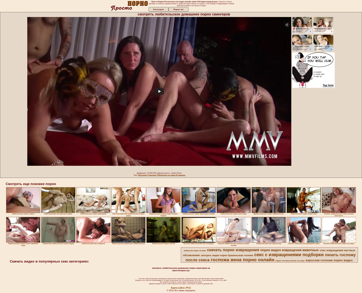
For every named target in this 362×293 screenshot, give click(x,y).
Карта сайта (177, 288)
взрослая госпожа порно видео (329, 260)
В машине (180, 175)
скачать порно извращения (233, 250)
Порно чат (178, 9)
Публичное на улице (166, 175)
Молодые (142, 175)
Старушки (151, 175)
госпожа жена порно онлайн (242, 259)
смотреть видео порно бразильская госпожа (227, 255)
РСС (188, 288)
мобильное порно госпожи (195, 251)
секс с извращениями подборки (289, 254)
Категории (158, 9)
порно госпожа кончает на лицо (290, 261)
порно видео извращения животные (289, 250)
